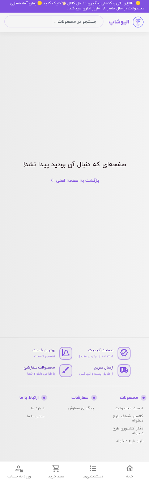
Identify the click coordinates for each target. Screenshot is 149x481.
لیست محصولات (129, 408)
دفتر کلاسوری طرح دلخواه (127, 431)
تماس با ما (35, 416)
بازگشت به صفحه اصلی (77, 181)
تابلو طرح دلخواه (129, 441)
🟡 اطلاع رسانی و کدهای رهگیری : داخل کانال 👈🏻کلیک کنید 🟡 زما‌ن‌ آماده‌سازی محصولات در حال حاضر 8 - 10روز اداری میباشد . (77, 6)
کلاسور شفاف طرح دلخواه (128, 418)
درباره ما (37, 408)
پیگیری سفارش (81, 408)
